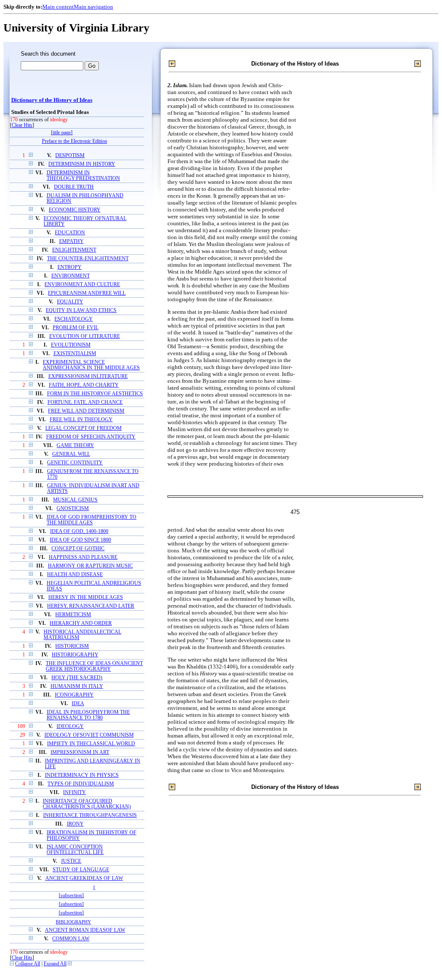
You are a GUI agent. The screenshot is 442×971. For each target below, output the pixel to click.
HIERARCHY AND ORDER (81, 623)
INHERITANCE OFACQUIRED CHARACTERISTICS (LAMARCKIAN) (87, 804)
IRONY (75, 824)
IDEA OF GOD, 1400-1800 (79, 531)
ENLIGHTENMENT (74, 250)
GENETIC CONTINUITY (75, 463)
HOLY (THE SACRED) (76, 678)
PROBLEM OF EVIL (75, 328)
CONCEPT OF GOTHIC (77, 549)
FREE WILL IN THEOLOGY (81, 419)
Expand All (55, 964)
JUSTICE (71, 861)
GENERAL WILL (71, 454)
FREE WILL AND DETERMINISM (86, 411)
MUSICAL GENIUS (75, 500)
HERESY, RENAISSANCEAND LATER (90, 606)
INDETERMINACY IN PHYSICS (82, 775)
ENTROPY (69, 267)
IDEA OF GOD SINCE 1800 (80, 540)
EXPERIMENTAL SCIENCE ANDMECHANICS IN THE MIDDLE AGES (91, 365)
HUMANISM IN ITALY (77, 686)
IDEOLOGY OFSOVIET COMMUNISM (89, 735)
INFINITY (74, 792)
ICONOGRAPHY (74, 695)
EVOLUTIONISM (71, 345)
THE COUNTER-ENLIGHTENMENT (88, 259)
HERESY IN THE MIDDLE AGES (85, 597)
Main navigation (93, 6)
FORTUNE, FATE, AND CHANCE (85, 402)
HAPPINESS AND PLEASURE (83, 557)
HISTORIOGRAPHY (75, 655)
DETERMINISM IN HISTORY (81, 164)
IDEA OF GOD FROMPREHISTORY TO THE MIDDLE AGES (91, 520)
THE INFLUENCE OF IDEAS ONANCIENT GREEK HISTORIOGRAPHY (94, 666)
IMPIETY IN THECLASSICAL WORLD (91, 744)
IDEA (78, 703)
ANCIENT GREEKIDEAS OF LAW (84, 878)
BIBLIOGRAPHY (73, 921)
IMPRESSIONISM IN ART (80, 752)
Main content (58, 6)
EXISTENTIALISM (75, 353)
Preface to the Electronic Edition (74, 141)
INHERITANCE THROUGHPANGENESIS (90, 815)
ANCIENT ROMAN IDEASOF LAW (85, 930)
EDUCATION (70, 233)
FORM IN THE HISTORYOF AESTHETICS (95, 394)
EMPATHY (71, 241)
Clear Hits (22, 125)
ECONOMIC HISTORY (75, 210)
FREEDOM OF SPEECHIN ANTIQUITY (91, 437)
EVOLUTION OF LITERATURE (84, 336)
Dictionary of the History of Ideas (51, 100)
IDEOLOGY (70, 726)
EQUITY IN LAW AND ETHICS (81, 310)
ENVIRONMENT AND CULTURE (82, 284)
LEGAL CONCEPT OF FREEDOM (83, 428)
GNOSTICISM (73, 508)
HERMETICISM (73, 615)
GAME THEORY (75, 445)
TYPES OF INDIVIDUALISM (80, 784)
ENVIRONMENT (70, 276)
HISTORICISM (72, 646)
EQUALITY (70, 302)
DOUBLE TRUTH (74, 187)
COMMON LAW (70, 939)
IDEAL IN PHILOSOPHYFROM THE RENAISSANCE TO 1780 (88, 715)
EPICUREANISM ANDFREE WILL (87, 293)
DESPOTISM (70, 155)
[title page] (62, 133)
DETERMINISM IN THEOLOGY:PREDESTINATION (83, 175)
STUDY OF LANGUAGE (81, 870)
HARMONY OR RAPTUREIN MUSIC (90, 566)
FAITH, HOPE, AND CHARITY (84, 385)
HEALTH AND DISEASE (75, 574)
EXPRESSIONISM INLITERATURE (88, 376)
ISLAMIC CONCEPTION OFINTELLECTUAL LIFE (75, 849)
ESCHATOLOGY (73, 319)
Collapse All (27, 964)
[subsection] (71, 895)
